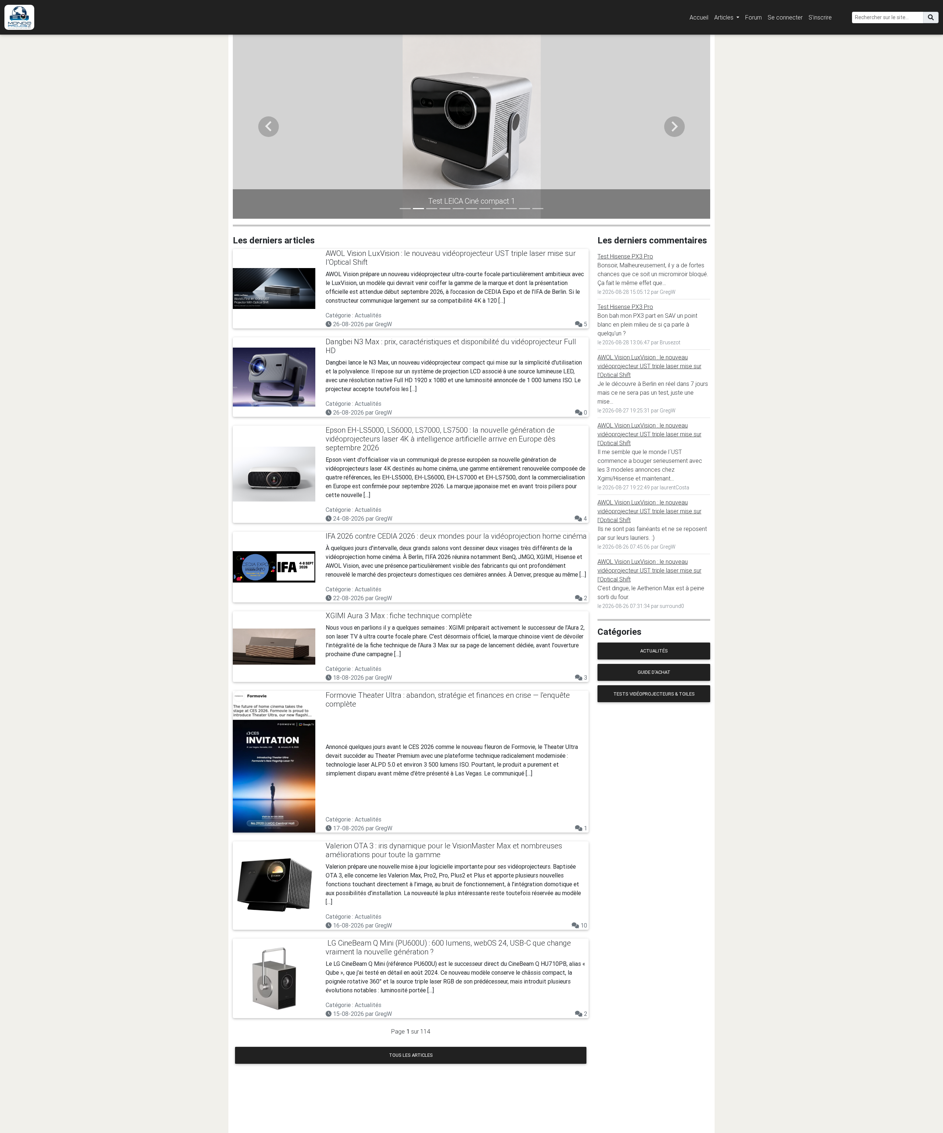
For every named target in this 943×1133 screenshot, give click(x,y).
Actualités (654, 651)
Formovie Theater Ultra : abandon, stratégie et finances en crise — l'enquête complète (448, 699)
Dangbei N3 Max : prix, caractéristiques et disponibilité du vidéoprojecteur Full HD (451, 346)
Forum (753, 17)
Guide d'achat (654, 672)
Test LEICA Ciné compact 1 (471, 200)
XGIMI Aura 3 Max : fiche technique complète (399, 615)
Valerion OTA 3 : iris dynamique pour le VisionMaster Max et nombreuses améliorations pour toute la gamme (444, 850)
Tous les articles (411, 1055)
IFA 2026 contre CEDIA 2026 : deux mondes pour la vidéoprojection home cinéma (456, 536)
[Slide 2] (418, 208)
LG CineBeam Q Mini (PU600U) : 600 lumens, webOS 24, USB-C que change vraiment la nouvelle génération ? (448, 947)
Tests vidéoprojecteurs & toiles (654, 694)
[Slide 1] (405, 208)
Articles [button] (724, 17)
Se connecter (785, 17)
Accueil (699, 17)
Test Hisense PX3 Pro (625, 256)
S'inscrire (820, 17)
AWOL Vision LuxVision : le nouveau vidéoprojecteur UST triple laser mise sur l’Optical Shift (451, 258)
